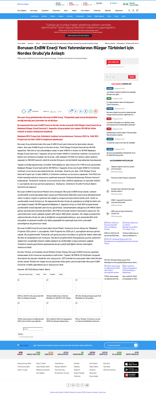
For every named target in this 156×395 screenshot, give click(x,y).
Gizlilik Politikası (69, 392)
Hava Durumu (63, 353)
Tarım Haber (21, 43)
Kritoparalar (80, 16)
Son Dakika (21, 10)
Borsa (89, 16)
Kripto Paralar (132, 353)
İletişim (61, 392)
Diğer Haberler (99, 16)
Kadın (74, 10)
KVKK (84, 392)
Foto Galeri (85, 10)
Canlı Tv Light (22, 370)
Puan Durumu (78, 353)
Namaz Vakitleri (33, 353)
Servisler (34, 10)
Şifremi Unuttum (109, 370)
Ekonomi (56, 10)
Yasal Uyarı (102, 392)
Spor (66, 10)
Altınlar (52, 16)
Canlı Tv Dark (41, 363)
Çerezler (78, 392)
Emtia (116, 16)
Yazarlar (108, 10)
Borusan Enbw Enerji (25, 274)
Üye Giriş (106, 363)
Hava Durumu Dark (24, 363)
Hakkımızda (54, 392)
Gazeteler (119, 10)
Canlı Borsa (34, 16)
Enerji (38, 274)
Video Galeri (93, 367)
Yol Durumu (117, 353)
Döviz (109, 16)
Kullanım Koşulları (92, 392)
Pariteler (70, 16)
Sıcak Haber (93, 376)
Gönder (20, 334)
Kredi (123, 16)
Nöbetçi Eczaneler (43, 370)
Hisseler (61, 16)
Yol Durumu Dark (23, 367)
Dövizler (44, 16)
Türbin (61, 274)
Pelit (44, 274)
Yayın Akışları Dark (43, 367)
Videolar (97, 10)
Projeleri (52, 274)
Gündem (45, 10)
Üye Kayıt (106, 367)
